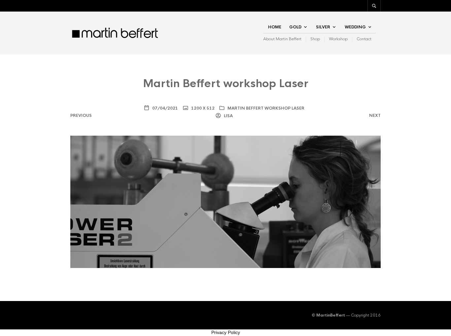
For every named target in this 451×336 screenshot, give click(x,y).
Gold (295, 27)
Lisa (228, 115)
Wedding (355, 27)
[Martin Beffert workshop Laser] (225, 201)
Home (274, 27)
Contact (364, 39)
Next (375, 115)
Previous (81, 115)
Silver (323, 27)
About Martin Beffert (282, 39)
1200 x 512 (202, 108)
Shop (315, 39)
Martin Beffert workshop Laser (265, 108)
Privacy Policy (225, 332)
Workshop (338, 39)
